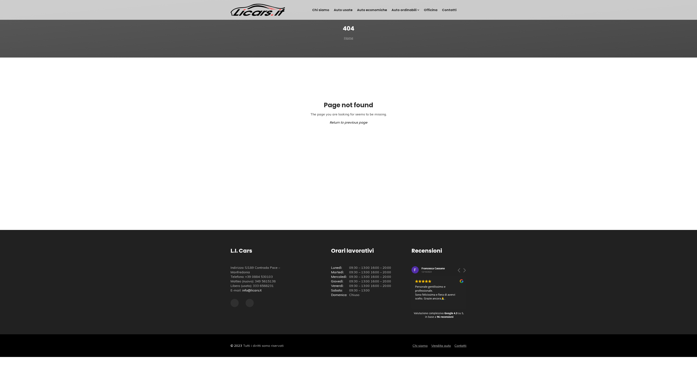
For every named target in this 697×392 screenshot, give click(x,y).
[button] (464, 271)
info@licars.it (252, 290)
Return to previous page (348, 122)
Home (348, 38)
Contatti (460, 346)
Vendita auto (441, 346)
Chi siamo (420, 346)
